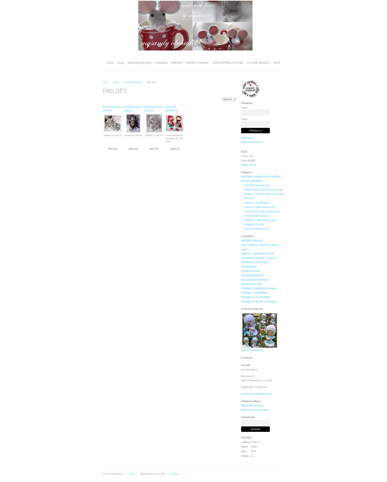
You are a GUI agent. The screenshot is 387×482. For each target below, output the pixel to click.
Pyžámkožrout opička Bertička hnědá (133, 112)
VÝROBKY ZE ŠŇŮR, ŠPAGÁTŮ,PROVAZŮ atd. (256, 226)
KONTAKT (176, 62)
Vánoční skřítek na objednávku (173, 110)
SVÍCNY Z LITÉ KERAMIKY (257, 202)
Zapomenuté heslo (252, 142)
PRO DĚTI (249, 198)
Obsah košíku (248, 165)
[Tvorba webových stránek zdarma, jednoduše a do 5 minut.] (124, 474)
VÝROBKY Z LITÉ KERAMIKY (256, 297)
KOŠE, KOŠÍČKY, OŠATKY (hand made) (263, 189)
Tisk (132, 473)
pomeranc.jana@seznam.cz (256, 393)
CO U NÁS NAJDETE (258, 62)
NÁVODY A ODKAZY (197, 62)
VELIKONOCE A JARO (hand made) (261, 211)
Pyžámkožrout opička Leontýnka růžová (154, 112)
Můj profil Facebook (252, 405)
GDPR (276, 62)
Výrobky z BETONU (251, 284)
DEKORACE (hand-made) (256, 185)
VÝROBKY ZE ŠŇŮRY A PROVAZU (259, 301)
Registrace (247, 137)
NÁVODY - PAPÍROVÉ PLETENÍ (257, 253)
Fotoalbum (161, 62)
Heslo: (244, 119)
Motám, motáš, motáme (255, 410)
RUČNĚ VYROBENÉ (133, 82)
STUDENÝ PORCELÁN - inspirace (259, 258)
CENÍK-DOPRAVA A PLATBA (227, 62)
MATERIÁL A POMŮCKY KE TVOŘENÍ (261, 176)
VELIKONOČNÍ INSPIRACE (255, 279)
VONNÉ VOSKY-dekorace (257, 215)
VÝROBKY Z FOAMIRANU (254, 292)
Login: (244, 107)
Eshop (120, 62)
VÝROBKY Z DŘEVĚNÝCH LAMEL (260, 220)
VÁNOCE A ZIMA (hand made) (259, 207)
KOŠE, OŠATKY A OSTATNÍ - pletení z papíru (261, 247)
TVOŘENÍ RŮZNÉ (250, 271)
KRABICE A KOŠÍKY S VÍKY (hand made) (264, 194)
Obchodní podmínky (139, 62)
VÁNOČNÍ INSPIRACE (252, 275)
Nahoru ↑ (175, 473)
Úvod (110, 62)
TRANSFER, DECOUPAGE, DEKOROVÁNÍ (255, 264)
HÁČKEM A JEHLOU (251, 240)
